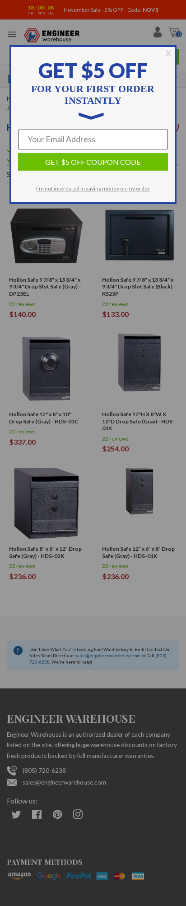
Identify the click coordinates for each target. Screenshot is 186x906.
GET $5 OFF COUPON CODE (92, 162)
